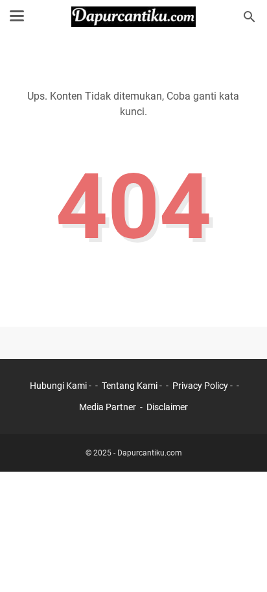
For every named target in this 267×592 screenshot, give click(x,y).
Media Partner (107, 407)
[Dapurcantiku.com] (133, 17)
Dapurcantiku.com (149, 452)
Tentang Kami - (133, 385)
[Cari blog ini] (249, 17)
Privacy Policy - (203, 385)
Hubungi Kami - (61, 385)
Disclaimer (167, 407)
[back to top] (241, 563)
